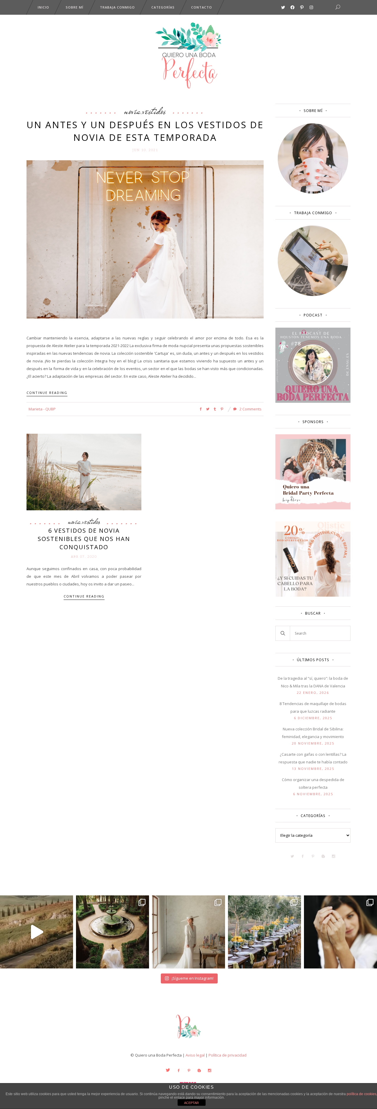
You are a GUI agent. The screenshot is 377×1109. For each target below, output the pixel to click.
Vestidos (154, 111)
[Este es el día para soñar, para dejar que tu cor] (112, 931)
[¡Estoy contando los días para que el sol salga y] (264, 931)
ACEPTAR (191, 1103)
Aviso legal (195, 1055)
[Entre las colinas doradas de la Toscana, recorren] (36, 931)
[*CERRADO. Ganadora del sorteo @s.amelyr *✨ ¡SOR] (340, 931)
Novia (132, 111)
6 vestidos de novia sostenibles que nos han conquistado (84, 539)
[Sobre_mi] (312, 192)
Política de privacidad (228, 1055)
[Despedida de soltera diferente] (312, 508)
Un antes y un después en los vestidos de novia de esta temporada (145, 130)
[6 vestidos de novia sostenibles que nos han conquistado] (84, 471)
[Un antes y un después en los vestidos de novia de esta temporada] (145, 239)
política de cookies (361, 1094)
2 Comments (250, 409)
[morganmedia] (188, 1039)
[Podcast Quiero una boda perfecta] (312, 401)
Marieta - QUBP (42, 409)
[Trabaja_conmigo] (312, 294)
